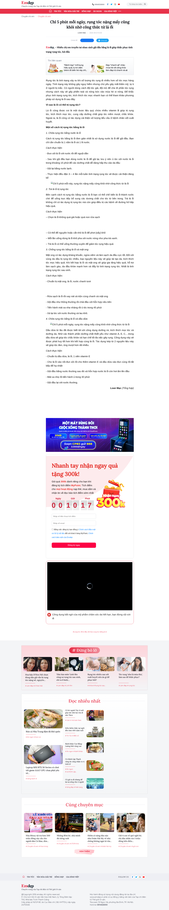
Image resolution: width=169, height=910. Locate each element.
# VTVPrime (74, 844)
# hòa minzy (43, 846)
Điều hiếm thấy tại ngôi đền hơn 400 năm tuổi (74, 729)
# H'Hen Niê (38, 686)
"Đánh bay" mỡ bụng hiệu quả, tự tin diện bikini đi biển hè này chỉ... (75, 67)
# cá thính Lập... (71, 772)
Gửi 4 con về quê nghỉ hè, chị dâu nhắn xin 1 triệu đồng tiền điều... (130, 838)
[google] (115, 4)
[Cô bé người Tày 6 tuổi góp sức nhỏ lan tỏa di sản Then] (95, 715)
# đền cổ (75, 736)
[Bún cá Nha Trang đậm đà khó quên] (43, 718)
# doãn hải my (106, 846)
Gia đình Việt (110, 11)
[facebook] (107, 4)
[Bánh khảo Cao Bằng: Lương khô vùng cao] (95, 747)
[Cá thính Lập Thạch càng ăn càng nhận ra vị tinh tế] (95, 765)
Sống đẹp (86, 11)
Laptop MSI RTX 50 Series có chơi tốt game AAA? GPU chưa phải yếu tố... (42, 770)
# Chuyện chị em (32, 846)
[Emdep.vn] (28, 3)
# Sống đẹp (69, 787)
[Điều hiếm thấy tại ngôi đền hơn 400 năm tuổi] (95, 732)
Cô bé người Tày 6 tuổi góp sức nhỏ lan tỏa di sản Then (74, 712)
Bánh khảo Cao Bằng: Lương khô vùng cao (73, 745)
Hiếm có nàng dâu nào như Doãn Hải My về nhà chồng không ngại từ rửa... (100, 838)
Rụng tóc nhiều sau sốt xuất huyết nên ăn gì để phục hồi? (98, 677)
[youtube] (118, 4)
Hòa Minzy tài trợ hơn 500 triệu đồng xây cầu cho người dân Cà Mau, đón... (38, 838)
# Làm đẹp (29, 686)
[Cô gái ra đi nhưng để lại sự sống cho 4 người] (95, 783)
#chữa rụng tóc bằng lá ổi (97, 632)
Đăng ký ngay (74, 545)
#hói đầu (84, 632)
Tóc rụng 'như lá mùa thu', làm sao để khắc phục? (130, 675)
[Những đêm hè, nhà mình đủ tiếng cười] (69, 822)
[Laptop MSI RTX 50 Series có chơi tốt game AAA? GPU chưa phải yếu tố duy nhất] (43, 754)
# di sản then (76, 720)
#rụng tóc (76, 632)
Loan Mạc (82, 33)
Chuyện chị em (27, 16)
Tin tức (57, 11)
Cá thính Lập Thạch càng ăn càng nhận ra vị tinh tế (74, 761)
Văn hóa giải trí (71, 11)
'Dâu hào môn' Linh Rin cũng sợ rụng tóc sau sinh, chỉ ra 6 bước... (68, 677)
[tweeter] (111, 4)
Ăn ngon (97, 11)
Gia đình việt (72, 877)
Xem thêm (84, 851)
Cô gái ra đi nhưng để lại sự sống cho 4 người (74, 780)
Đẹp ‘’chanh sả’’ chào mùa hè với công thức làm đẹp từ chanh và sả (116, 67)
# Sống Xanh (30, 779)
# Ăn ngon (30, 737)
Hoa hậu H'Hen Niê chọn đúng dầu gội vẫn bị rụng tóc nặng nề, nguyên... (36, 677)
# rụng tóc (131, 685)
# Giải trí (68, 720)
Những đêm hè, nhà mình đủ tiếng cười (68, 836)
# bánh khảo (78, 751)
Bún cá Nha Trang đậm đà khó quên (43, 731)
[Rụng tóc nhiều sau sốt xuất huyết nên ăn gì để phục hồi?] (100, 664)
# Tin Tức (68, 736)
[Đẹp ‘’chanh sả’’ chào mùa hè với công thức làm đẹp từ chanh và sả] (97, 68)
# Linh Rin (68, 685)
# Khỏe (90, 685)
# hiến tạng (78, 787)
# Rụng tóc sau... (99, 685)
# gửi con (135, 846)
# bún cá (37, 737)
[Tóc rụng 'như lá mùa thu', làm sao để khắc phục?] (131, 664)
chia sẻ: (74, 40)
